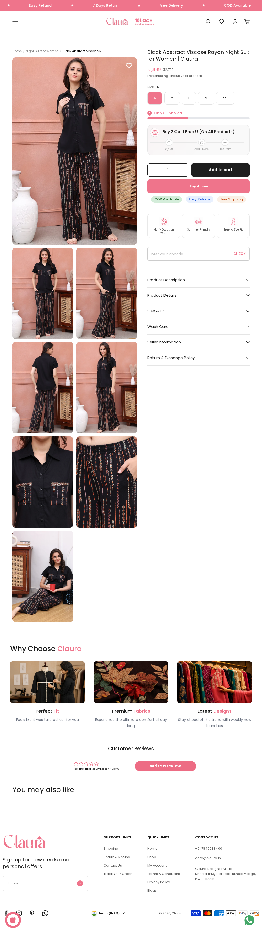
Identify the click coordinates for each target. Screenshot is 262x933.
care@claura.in (208, 858)
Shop (151, 857)
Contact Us (113, 865)
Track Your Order (118, 873)
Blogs (152, 890)
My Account (157, 865)
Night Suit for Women (42, 51)
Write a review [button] (165, 766)
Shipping (111, 848)
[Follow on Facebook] (6, 913)
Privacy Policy (158, 882)
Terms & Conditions (163, 873)
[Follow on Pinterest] (32, 913)
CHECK (239, 253)
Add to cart (220, 169)
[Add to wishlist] (129, 65)
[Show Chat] (250, 920)
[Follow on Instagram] (19, 913)
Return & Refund (117, 857)
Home (17, 51)
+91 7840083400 (208, 848)
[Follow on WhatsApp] (45, 913)
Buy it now (198, 186)
